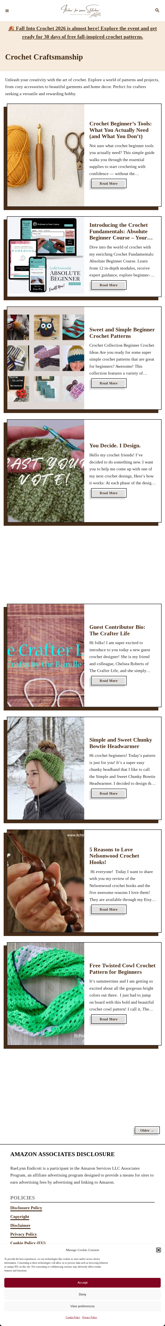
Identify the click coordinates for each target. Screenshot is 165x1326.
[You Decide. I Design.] (45, 471)
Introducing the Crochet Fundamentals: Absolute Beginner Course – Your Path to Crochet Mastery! (120, 234)
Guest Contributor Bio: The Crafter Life (117, 630)
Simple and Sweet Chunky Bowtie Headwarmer (120, 743)
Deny (82, 1294)
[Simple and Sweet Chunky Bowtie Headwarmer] (45, 768)
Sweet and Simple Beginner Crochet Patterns (122, 332)
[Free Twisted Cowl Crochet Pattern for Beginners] (45, 994)
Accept (82, 1282)
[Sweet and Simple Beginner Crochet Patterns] (45, 358)
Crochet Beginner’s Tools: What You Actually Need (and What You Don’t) (120, 129)
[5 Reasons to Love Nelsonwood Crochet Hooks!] (45, 881)
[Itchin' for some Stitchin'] (82, 11)
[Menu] (7, 10)
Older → (147, 1130)
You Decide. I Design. (115, 445)
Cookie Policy (73, 1317)
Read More (113, 184)
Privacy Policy (89, 1317)
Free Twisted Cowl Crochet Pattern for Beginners (122, 968)
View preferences (82, 1306)
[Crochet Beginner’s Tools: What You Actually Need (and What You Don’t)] (45, 155)
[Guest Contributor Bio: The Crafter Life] (45, 655)
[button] (158, 1250)
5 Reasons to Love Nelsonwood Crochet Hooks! (114, 855)
